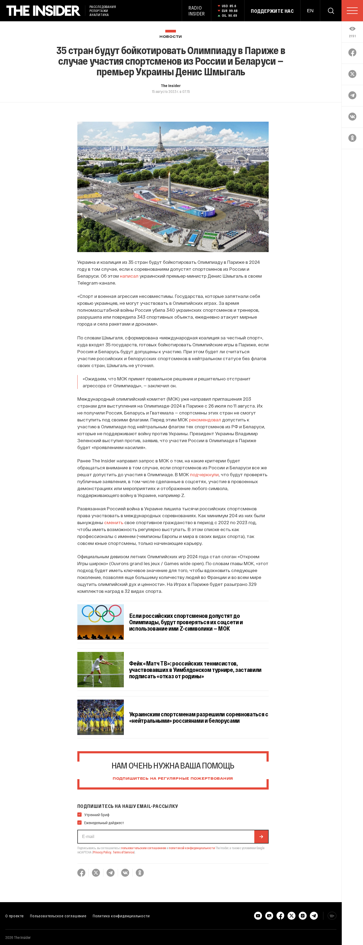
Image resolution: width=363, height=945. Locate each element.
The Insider (171, 85)
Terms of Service (123, 852)
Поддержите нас (272, 11)
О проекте (14, 915)
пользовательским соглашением (143, 848)
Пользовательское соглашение (58, 915)
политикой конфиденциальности (192, 848)
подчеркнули (204, 474)
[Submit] (261, 836)
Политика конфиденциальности (121, 915)
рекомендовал (205, 419)
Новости (170, 36)
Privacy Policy (102, 852)
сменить (113, 522)
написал (129, 275)
